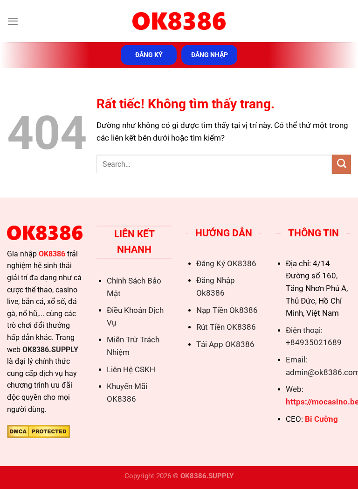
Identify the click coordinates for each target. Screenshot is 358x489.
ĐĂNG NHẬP (209, 54)
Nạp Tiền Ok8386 (227, 310)
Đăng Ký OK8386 (226, 263)
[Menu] (13, 21)
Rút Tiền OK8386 (226, 327)
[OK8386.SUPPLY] (179, 21)
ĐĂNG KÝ (149, 54)
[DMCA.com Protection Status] (38, 430)
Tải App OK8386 (225, 344)
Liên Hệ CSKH (131, 369)
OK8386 (52, 253)
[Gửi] (341, 164)
